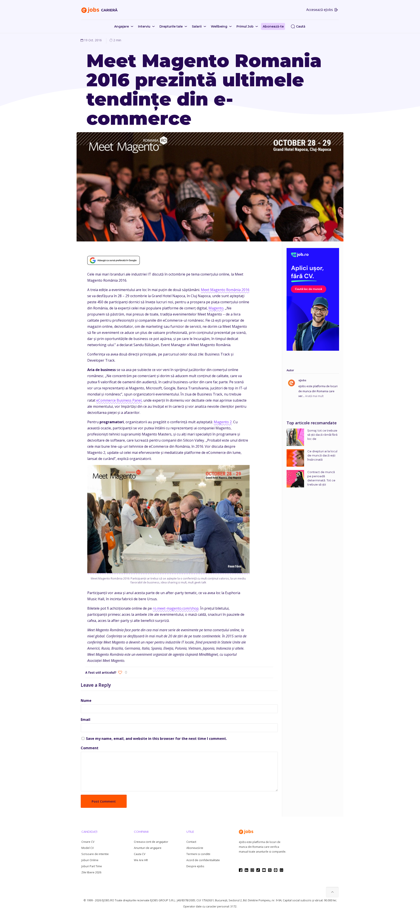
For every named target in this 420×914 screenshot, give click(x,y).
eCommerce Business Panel (119, 400)
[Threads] (270, 870)
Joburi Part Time (91, 866)
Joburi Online (89, 860)
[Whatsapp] (281, 870)
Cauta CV (139, 854)
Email (85, 719)
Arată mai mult (314, 396)
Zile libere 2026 (91, 872)
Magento (216, 308)
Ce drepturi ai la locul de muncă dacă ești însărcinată (322, 455)
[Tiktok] (258, 870)
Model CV (87, 848)
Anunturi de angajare (147, 848)
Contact (191, 842)
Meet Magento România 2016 (225, 289)
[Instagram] (252, 870)
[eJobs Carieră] (99, 10)
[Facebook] (240, 870)
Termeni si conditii (198, 854)
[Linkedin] (246, 870)
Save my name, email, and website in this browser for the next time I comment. (156, 738)
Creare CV (87, 842)
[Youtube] (264, 870)
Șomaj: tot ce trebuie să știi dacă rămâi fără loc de (322, 435)
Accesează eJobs (320, 9)
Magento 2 (223, 422)
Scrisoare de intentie (95, 854)
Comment (89, 748)
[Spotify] (275, 870)
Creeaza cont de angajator (151, 842)
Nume (86, 700)
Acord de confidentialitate (203, 860)
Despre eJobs (195, 866)
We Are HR (141, 860)
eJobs (302, 380)
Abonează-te (194, 848)
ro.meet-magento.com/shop (176, 608)
